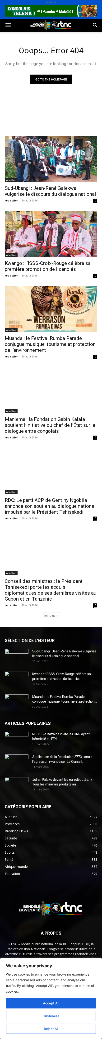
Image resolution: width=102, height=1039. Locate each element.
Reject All (51, 1029)
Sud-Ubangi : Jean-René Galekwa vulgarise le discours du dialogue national (50, 191)
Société (35, 37)
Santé (72, 37)
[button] (8, 25)
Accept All (51, 1003)
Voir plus (49, 616)
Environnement (18, 48)
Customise (51, 1016)
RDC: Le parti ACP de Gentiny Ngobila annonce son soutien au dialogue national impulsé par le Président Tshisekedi (50, 506)
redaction (12, 200)
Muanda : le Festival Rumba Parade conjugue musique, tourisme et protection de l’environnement (50, 344)
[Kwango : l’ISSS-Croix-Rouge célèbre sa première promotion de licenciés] (51, 234)
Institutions (16, 60)
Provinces (43, 60)
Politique (13, 37)
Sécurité (67, 48)
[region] (51, 998)
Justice (46, 48)
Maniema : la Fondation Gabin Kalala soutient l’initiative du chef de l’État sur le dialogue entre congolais (50, 425)
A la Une (11, 180)
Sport (54, 37)
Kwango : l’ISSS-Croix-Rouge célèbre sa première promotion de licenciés (48, 266)
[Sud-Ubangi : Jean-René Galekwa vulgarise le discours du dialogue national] (51, 159)
